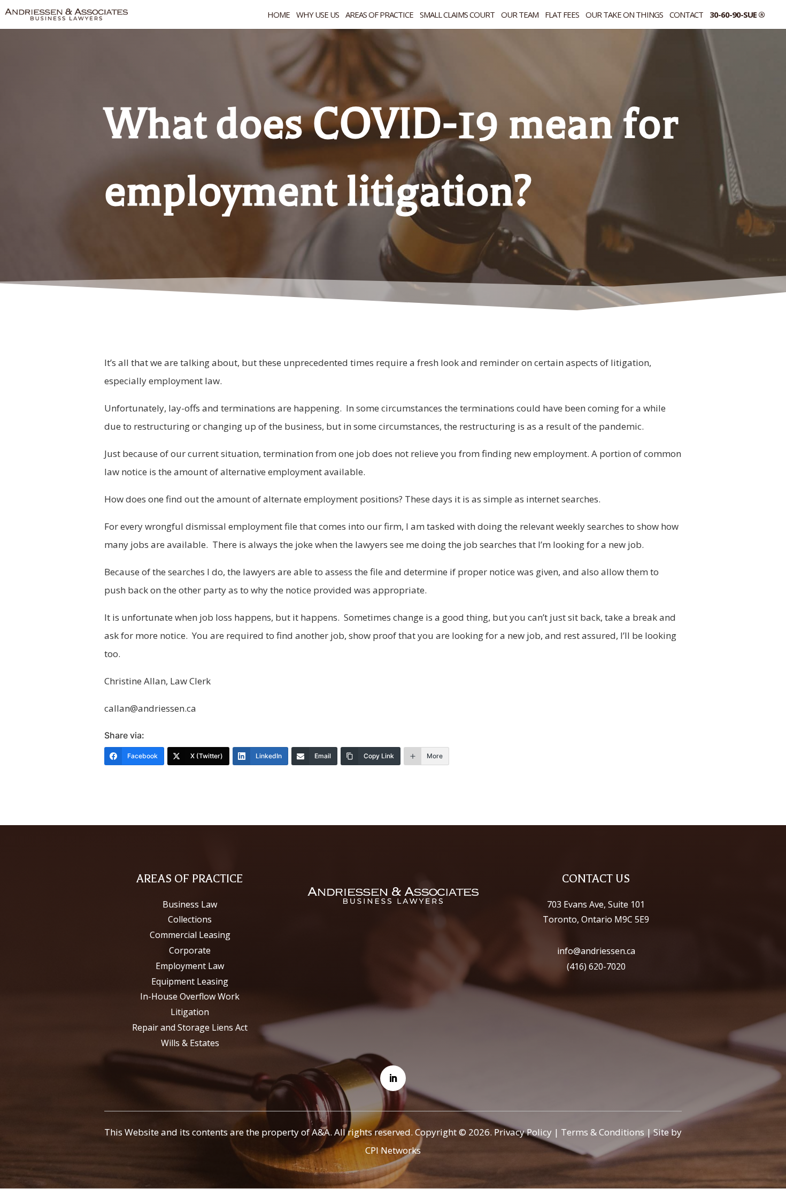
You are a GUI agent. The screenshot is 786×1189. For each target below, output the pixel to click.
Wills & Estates (190, 1043)
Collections (190, 919)
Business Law (190, 904)
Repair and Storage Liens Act (190, 1027)
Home (278, 15)
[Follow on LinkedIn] (393, 1078)
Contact (686, 15)
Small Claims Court (457, 15)
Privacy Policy (523, 1132)
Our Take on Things (624, 15)
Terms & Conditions (602, 1132)
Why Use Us (317, 15)
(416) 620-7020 (596, 966)
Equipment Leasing (189, 981)
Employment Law (190, 966)
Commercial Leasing (190, 935)
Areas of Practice (379, 15)
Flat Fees (562, 15)
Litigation (190, 1012)
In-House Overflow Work (190, 996)
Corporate (190, 950)
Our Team (519, 15)
